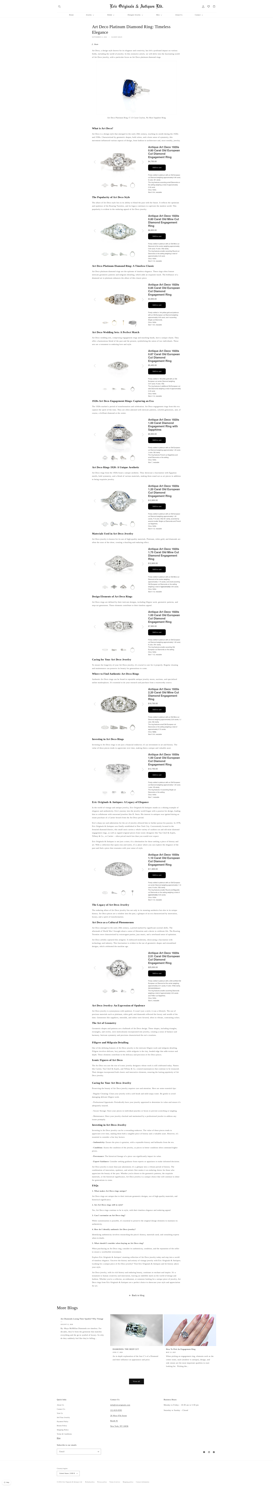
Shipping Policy (63, 1430)
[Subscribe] (98, 1451)
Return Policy (62, 1426)
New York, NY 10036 (119, 1426)
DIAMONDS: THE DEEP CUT (126, 1349)
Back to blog (138, 1295)
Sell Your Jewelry (63, 1417)
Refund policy (90, 1482)
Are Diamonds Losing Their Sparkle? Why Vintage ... (81, 1320)
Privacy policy (102, 1482)
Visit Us (60, 1413)
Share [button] (96, 44)
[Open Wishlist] (208, 6)
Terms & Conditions (64, 1434)
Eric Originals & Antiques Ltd (72, 1482)
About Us (60, 1405)
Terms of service (114, 1482)
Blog (58, 1438)
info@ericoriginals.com (120, 1405)
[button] (59, 6)
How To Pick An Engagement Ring (180, 1349)
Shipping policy (128, 1482)
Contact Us (61, 1409)
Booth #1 (114, 1421)
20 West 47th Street (118, 1416)
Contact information (142, 1482)
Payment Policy (62, 1421)
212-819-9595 (116, 1410)
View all (136, 1381)
